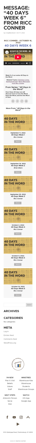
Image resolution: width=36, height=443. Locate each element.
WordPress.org (10, 343)
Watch (18, 141)
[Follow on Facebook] (7, 417)
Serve (10, 401)
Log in (6, 331)
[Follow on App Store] (28, 417)
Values (10, 386)
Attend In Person (10, 398)
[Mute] (27, 63)
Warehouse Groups (26, 389)
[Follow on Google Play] (18, 424)
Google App (26, 401)
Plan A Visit (10, 381)
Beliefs (10, 383)
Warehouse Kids (26, 381)
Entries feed (9, 335)
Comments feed (10, 339)
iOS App (26, 398)
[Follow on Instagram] (21, 417)
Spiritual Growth (12, 81)
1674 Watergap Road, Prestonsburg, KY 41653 (18, 432)
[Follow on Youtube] (14, 417)
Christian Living (23, 80)
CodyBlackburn (11, 33)
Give (10, 404)
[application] (18, 57)
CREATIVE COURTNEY (21, 441)
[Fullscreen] (30, 63)
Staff (10, 389)
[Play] (6, 63)
